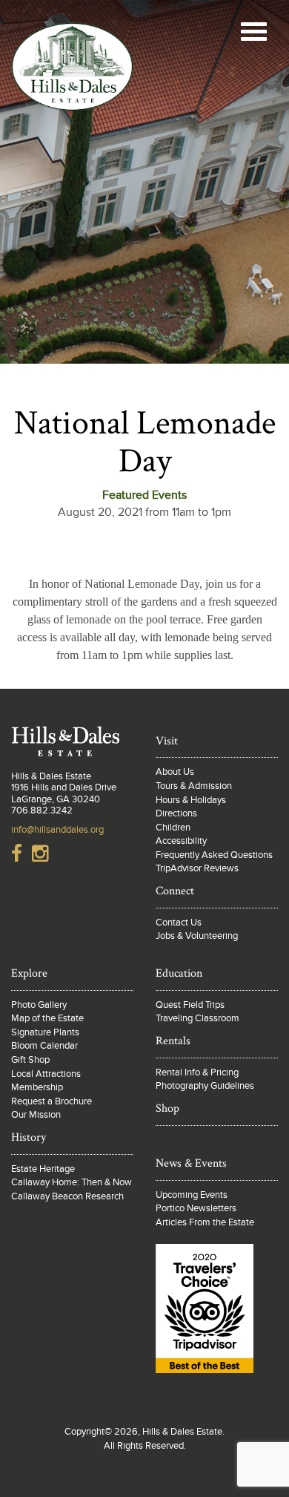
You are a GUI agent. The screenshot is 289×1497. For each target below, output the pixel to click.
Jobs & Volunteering (197, 936)
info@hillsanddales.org (57, 830)
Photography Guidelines (205, 1086)
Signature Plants (45, 1032)
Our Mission (36, 1115)
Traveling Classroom (197, 1018)
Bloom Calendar (44, 1046)
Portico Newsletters (196, 1208)
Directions (176, 813)
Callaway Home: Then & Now (71, 1182)
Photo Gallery (39, 1005)
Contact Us (179, 922)
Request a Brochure (51, 1101)
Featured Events (144, 495)
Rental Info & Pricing (197, 1072)
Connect (175, 891)
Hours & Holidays (191, 800)
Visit (167, 741)
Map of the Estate (47, 1018)
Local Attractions (46, 1074)
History (28, 1137)
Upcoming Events (191, 1195)
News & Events (191, 1163)
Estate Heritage (43, 1169)
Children (173, 827)
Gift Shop (30, 1060)
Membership (37, 1087)
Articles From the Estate (205, 1222)
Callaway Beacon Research (67, 1196)
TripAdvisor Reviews (197, 868)
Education (179, 973)
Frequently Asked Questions (214, 855)
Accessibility (181, 841)
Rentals (173, 1041)
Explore (29, 973)
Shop (167, 1108)
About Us (175, 772)
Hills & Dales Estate (72, 92)
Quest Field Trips (190, 1005)
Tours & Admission (194, 786)
